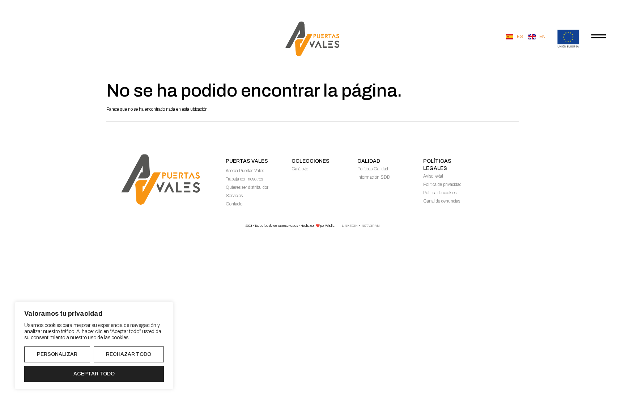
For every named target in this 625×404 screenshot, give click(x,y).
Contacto (234, 204)
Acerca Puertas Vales (245, 170)
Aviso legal (433, 176)
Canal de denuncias (441, 201)
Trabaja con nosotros (244, 179)
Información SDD (373, 177)
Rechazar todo (128, 354)
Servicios (234, 195)
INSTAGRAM (370, 225)
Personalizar (57, 354)
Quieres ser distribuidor (247, 187)
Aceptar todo (94, 374)
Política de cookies (439, 192)
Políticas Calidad (372, 168)
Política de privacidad (442, 184)
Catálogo (300, 168)
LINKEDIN (350, 225)
